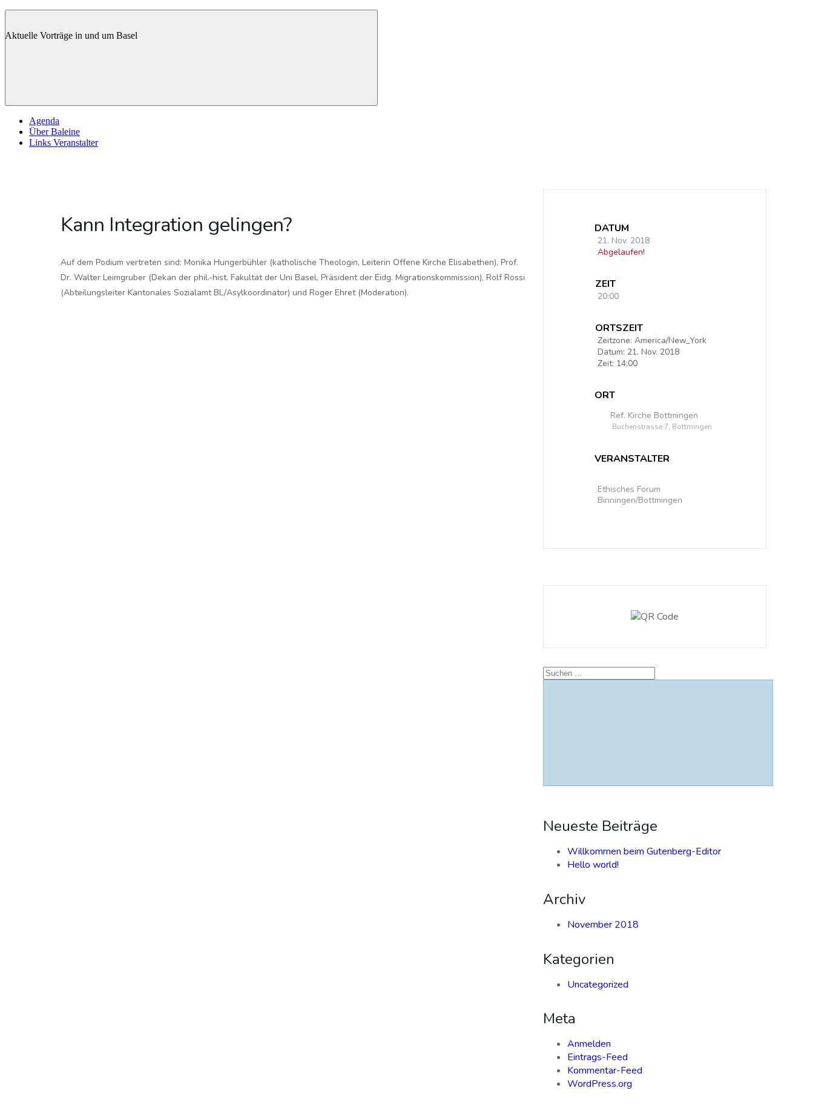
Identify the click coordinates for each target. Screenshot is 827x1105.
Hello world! (593, 864)
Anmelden (589, 1044)
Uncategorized (597, 984)
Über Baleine (54, 131)
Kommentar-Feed (604, 1070)
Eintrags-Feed (597, 1057)
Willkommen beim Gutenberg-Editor (644, 851)
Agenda (44, 121)
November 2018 (603, 924)
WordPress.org (599, 1083)
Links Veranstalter (63, 142)
